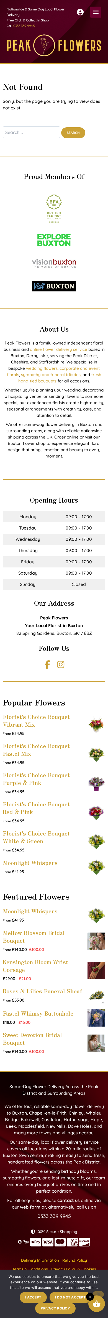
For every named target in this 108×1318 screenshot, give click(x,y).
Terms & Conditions (30, 1269)
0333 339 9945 (24, 26)
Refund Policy (74, 1260)
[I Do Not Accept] (98, 1294)
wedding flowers (42, 368)
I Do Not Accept (70, 1297)
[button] (95, 12)
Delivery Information (40, 1260)
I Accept (33, 1297)
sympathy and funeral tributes (51, 374)
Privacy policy (55, 1308)
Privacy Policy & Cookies (73, 1269)
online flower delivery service (58, 349)
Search (73, 133)
